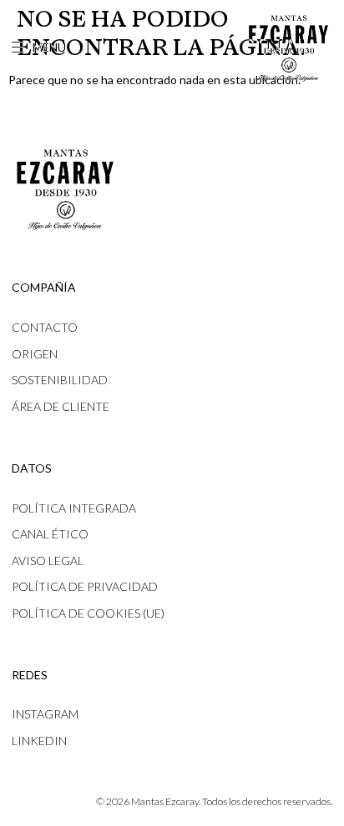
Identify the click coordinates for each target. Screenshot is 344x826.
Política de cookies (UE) (88, 613)
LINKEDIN (39, 740)
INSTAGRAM (45, 714)
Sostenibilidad (60, 380)
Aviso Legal (47, 560)
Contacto (45, 327)
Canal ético (50, 534)
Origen (35, 354)
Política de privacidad (85, 586)
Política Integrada (74, 508)
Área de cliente (60, 406)
